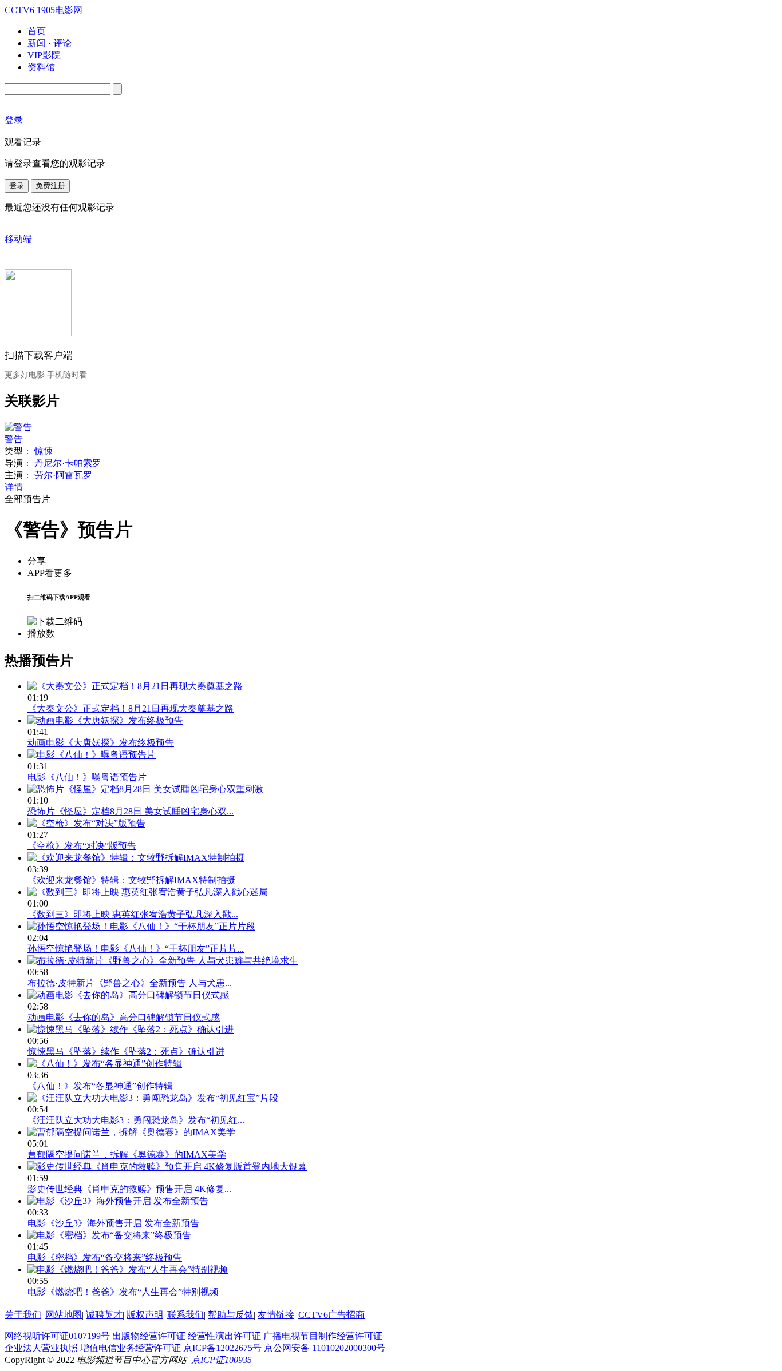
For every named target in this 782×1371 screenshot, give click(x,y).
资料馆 (41, 67)
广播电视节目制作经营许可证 (322, 1336)
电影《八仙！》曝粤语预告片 (87, 777)
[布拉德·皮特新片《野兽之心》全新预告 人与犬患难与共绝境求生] (162, 960)
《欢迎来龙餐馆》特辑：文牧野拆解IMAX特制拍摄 (131, 880)
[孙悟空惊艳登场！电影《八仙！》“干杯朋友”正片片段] (141, 926)
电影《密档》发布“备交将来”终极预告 (104, 1257)
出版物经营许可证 (148, 1336)
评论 (62, 43)
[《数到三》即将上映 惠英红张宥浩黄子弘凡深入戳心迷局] (147, 892)
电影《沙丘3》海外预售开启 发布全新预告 (113, 1223)
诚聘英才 (104, 1315)
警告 (14, 439)
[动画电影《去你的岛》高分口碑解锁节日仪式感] (128, 995)
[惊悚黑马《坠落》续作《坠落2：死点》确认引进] (130, 1029)
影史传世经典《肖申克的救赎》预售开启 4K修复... (129, 1189)
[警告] (18, 427)
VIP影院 (44, 55)
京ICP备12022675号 (222, 1348)
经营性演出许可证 (224, 1336)
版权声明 (145, 1315)
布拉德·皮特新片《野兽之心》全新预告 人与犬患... (129, 983)
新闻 (36, 43)
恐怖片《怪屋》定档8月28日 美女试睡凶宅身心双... (130, 811)
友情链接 (276, 1315)
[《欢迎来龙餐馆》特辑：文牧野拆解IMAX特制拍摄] (135, 858)
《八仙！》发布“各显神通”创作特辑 (100, 1086)
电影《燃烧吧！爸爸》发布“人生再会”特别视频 (123, 1292)
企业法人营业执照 (41, 1348)
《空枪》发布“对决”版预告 (81, 846)
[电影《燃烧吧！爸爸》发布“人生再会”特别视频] (127, 1269)
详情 (14, 487)
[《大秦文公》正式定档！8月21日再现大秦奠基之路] (135, 686)
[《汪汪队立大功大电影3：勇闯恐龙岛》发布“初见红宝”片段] (152, 1098)
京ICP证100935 (221, 1360)
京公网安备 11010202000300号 (324, 1348)
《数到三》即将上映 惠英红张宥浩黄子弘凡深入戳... (132, 914)
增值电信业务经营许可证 (130, 1348)
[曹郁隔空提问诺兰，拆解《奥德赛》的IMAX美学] (131, 1132)
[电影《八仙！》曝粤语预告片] (91, 755)
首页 (36, 31)
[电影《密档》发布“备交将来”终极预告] (109, 1235)
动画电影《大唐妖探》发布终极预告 (100, 743)
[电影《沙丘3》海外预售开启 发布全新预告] (117, 1201)
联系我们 (185, 1315)
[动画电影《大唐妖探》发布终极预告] (105, 720)
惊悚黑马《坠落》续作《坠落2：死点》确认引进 (125, 1051)
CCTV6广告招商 (331, 1315)
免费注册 (50, 185)
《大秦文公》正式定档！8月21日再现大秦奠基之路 (130, 708)
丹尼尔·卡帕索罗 (67, 463)
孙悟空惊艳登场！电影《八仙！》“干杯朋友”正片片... (135, 948)
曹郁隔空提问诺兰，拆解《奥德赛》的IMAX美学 (126, 1154)
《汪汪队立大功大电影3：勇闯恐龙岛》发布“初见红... (135, 1120)
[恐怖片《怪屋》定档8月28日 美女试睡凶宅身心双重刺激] (145, 789)
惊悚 (43, 451)
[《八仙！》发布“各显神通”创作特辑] (104, 1063)
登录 (16, 185)
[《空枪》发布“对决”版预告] (86, 823)
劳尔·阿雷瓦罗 (63, 475)
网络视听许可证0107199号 (57, 1336)
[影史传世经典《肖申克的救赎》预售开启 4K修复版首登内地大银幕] (167, 1166)
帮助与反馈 (231, 1315)
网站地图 (63, 1315)
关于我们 (23, 1315)
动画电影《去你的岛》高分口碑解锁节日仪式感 (123, 1017)
